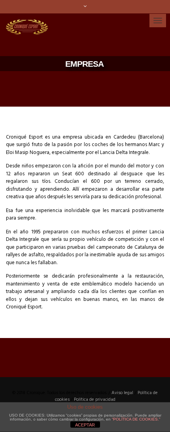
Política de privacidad (94, 399)
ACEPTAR (85, 425)
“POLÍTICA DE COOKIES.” (136, 419)
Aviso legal (122, 392)
